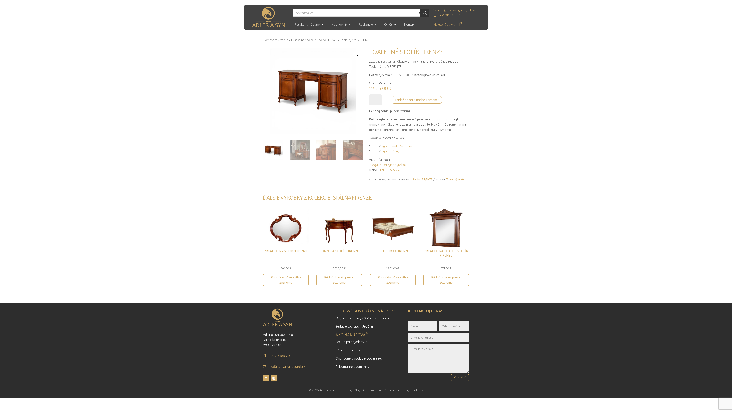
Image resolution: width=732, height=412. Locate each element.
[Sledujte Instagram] (274, 378)
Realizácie (366, 24)
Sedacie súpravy (347, 326)
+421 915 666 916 (449, 15)
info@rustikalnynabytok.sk (456, 10)
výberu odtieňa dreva (397, 146)
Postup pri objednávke (351, 342)
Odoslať (460, 377)
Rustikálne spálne (302, 40)
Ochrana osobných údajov (404, 390)
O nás (388, 24)
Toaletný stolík (455, 179)
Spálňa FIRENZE (327, 40)
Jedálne (367, 326)
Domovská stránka (275, 40)
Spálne (369, 318)
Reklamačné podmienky (352, 367)
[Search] (424, 13)
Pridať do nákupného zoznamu (417, 100)
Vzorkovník (339, 24)
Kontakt (409, 24)
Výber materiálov (348, 350)
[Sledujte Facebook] (266, 378)
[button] (356, 54)
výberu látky (390, 151)
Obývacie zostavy (348, 318)
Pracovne (383, 318)
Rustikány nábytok (307, 24)
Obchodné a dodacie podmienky (359, 358)
